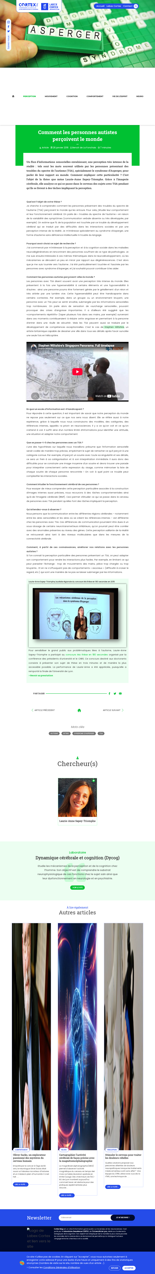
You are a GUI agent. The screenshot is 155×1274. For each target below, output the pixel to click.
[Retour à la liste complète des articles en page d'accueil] (79, 710)
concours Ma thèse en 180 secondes (87, 654)
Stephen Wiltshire (113, 327)
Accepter (129, 1268)
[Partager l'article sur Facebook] (109, 693)
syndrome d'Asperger (84, 733)
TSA (101, 733)
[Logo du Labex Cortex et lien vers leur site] (50, 6)
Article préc (45, 710)
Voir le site (78, 887)
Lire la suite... (28, 1177)
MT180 (66, 733)
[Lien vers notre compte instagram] (8, 22)
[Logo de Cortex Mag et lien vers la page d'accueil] (28, 6)
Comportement (95, 96)
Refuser (114, 1268)
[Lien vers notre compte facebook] (8, 26)
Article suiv (111, 710)
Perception (29, 96)
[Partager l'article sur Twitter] (115, 693)
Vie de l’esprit (119, 96)
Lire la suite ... (20, 1184)
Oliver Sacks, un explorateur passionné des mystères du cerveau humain (29, 1157)
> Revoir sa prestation (41, 675)
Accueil (100, 6)
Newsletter (39, 1218)
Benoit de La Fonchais (84, 147)
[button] (136, 6)
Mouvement (51, 96)
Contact (127, 6)
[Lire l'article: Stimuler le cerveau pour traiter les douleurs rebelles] (123, 1148)
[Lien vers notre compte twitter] (8, 31)
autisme (54, 733)
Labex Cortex (114, 6)
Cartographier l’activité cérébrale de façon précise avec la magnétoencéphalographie (76, 1157)
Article (45, 147)
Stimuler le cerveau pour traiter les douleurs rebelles (123, 1156)
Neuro (139, 96)
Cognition (72, 96)
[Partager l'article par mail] (120, 693)
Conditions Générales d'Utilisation (61, 1267)
